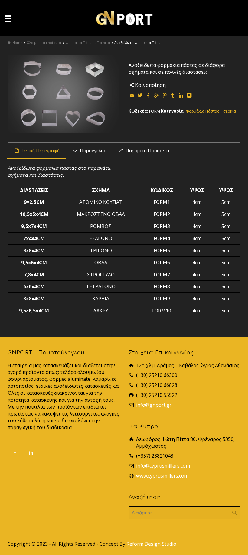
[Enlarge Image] (63, 94)
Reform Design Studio (151, 543)
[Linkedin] (181, 95)
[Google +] (156, 95)
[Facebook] (148, 95)
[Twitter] (140, 95)
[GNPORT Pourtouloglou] (124, 17)
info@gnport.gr (153, 405)
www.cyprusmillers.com (162, 475)
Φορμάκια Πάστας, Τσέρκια (211, 111)
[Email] (132, 95)
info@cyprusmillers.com (163, 465)
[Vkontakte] (189, 95)
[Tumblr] (173, 95)
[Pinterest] (164, 95)
